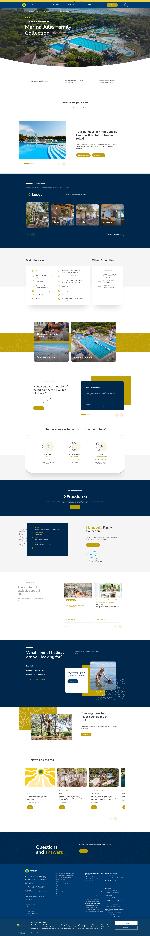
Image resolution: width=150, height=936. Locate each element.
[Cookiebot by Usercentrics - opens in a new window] (21, 933)
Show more (32, 224)
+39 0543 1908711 (29, 887)
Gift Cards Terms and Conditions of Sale (64, 883)
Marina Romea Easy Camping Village (93, 887)
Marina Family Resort (90, 885)
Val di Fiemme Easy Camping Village (113, 916)
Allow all (126, 923)
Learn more (70, 619)
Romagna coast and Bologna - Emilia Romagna (94, 874)
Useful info (71, 108)
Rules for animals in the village (62, 887)
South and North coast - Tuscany (93, 903)
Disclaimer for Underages (61, 898)
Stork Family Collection (111, 875)
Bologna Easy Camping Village (92, 901)
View (36, 550)
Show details (34, 933)
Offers (83, 5)
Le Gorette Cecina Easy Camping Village (94, 911)
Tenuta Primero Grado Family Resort (113, 906)
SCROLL (75, 40)
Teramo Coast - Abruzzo (111, 873)
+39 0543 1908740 (29, 892)
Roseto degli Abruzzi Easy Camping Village (115, 877)
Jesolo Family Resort (110, 897)
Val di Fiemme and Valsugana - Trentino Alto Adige (114, 910)
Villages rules (59, 885)
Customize (125, 927)
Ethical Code (59, 893)
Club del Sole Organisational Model (63, 877)
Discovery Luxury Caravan (32, 913)
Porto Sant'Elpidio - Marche (111, 881)
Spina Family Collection (91, 897)
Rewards (100, 6)
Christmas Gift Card (60, 902)
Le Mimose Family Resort (111, 885)
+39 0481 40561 (38, 534)
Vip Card (58, 900)
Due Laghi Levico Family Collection (113, 912)
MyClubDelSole (30, 911)
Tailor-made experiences (71, 5)
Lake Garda (108, 888)
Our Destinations (44, 5)
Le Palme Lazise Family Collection (113, 892)
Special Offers (83, 108)
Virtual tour (97, 155)
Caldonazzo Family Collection (112, 914)
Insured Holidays (59, 896)
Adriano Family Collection (91, 883)
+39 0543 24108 (29, 883)
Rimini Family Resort (90, 881)
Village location (94, 545)
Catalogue (58, 889)
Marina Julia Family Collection (112, 904)
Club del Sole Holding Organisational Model (65, 873)
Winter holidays (90, 5)
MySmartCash (29, 909)
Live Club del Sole (56, 5)
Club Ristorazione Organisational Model (64, 875)
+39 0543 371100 (29, 896)
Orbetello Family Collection (92, 905)
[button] (126, 5)
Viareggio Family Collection (92, 907)
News (104, 108)
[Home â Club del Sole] (29, 5)
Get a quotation (112, 5)
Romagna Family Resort (91, 876)
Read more (88, 404)
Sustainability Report (60, 879)
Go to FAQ (83, 851)
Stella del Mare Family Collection (93, 909)
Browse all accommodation (115, 234)
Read (30, 807)
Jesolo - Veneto (108, 895)
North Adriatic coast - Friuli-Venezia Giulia (113, 901)
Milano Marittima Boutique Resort (93, 889)
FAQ (27, 906)
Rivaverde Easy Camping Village (93, 895)
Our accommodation (49, 108)
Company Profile (59, 891)
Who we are (29, 899)
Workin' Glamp (29, 916)
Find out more (38, 408)
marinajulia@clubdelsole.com (41, 539)
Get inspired (94, 108)
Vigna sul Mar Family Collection (92, 899)
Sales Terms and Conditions (62, 881)
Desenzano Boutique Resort (112, 890)
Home (27, 11)
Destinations (31, 11)
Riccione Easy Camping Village (92, 879)
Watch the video (84, 155)
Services (62, 108)
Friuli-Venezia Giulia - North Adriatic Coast (45, 11)
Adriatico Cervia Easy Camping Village (94, 891)
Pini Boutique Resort (90, 893)
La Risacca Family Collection (112, 883)
